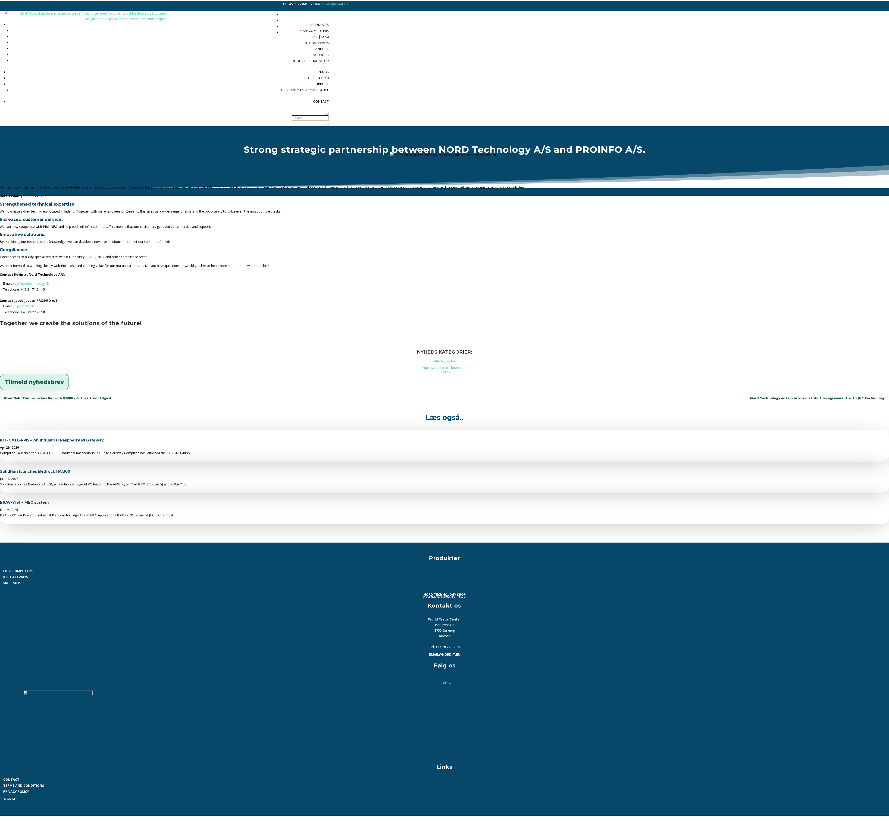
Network (321, 54)
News (602, 20)
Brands (322, 72)
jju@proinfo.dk (23, 306)
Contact (321, 101)
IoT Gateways (317, 42)
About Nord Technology (588, 14)
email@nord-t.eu (335, 4)
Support (321, 84)
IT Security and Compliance (304, 90)
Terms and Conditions (23, 785)
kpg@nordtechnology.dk (31, 283)
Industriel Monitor (311, 61)
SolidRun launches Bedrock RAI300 (35, 471)
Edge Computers (18, 571)
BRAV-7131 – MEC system (24, 502)
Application (318, 78)
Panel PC (321, 48)
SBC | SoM (11, 583)
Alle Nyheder (444, 361)
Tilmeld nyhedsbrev (34, 382)
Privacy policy (16, 791)
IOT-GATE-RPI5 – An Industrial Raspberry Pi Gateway (52, 440)
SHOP (602, 26)
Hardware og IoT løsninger (444, 368)
